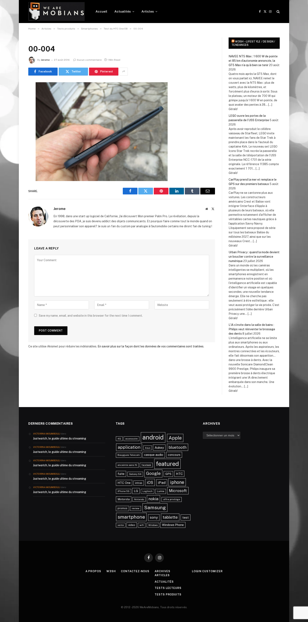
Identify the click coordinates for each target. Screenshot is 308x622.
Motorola (124, 499)
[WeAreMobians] (56, 11)
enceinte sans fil (127, 465)
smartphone (131, 517)
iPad (162, 482)
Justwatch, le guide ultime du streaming (59, 438)
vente (121, 525)
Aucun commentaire (89, 59)
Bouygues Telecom (129, 455)
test (185, 517)
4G (119, 438)
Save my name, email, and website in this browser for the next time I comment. (91, 315)
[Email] (13, 139)
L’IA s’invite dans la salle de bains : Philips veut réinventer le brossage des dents (252, 329)
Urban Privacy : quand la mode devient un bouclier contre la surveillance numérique (254, 257)
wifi (142, 525)
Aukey (159, 448)
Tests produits (168, 594)
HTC (179, 473)
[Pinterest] (13, 128)
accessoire (131, 438)
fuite (121, 473)
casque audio (153, 454)
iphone (177, 482)
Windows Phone (173, 525)
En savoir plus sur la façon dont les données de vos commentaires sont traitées (150, 346)
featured (167, 463)
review (135, 508)
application (129, 447)
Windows (153, 525)
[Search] (278, 11)
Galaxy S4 (135, 474)
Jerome (45, 59)
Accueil (101, 11)
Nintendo (139, 499)
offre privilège (171, 499)
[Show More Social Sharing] (123, 72)
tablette (170, 517)
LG (136, 491)
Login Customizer (207, 571)
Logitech (147, 491)
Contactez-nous (135, 571)
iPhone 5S (123, 491)
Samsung (155, 507)
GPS (168, 473)
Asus (147, 448)
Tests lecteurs (168, 588)
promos (122, 508)
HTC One (124, 482)
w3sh (111, 571)
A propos (93, 571)
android (153, 437)
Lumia (160, 491)
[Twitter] (13, 107)
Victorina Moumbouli (46, 433)
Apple (175, 438)
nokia (153, 498)
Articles (147, 11)
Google (153, 473)
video (131, 525)
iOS (150, 482)
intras (138, 482)
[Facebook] (13, 96)
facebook (146, 465)
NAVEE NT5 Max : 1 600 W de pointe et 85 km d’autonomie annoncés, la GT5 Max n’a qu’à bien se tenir (253, 61)
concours (174, 454)
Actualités (122, 11)
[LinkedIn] (13, 117)
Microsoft (178, 490)
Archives (162, 571)
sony (154, 517)
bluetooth (177, 447)
